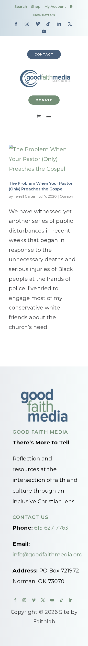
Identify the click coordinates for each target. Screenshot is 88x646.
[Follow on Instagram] (26, 23)
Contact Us (30, 517)
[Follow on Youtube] (44, 31)
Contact (44, 54)
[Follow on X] (70, 23)
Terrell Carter (24, 196)
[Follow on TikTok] (48, 23)
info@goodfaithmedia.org (47, 554)
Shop (36, 6)
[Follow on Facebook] (16, 23)
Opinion (66, 196)
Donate (44, 100)
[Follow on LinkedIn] (59, 23)
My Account (55, 6)
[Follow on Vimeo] (37, 23)
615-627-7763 (51, 527)
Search (20, 6)
